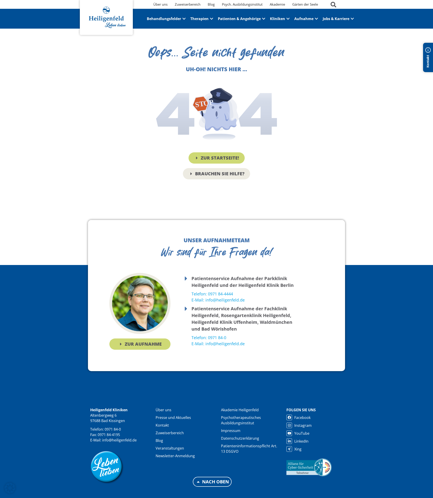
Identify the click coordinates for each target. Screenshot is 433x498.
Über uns (163, 409)
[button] (10, 488)
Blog (159, 440)
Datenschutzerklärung (240, 438)
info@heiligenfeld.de (119, 440)
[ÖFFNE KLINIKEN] (288, 18)
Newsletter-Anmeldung (175, 455)
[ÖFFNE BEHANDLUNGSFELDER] (184, 18)
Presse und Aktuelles (173, 417)
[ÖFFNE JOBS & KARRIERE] (352, 18)
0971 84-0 (113, 429)
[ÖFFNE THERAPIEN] (211, 18)
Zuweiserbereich (170, 432)
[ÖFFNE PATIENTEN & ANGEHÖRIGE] (263, 18)
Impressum (230, 430)
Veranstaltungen (170, 448)
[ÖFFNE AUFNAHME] (316, 18)
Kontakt (162, 425)
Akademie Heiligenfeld (240, 409)
